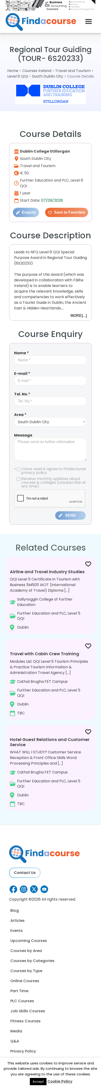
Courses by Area (26, 950)
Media (16, 1031)
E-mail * (22, 373)
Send (70, 515)
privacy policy (34, 472)
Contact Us (25, 872)
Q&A (14, 1041)
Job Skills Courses (27, 1011)
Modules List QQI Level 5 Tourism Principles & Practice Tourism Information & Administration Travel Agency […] (49, 683)
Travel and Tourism (73, 70)
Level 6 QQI (17, 76)
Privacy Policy (23, 1051)
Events (16, 930)
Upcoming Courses (28, 940)
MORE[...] (78, 316)
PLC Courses (22, 1001)
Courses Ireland (36, 70)
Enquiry (28, 212)
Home (12, 70)
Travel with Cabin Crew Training (44, 654)
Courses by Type (26, 970)
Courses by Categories (32, 960)
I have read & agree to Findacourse (50, 471)
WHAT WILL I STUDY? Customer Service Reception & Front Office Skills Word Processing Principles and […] (49, 771)
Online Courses (24, 981)
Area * (20, 414)
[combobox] (50, 421)
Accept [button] (38, 1081)
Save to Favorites (69, 212)
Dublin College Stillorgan (45, 151)
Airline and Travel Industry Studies (47, 572)
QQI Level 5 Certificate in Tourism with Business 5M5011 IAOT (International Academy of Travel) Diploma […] (47, 599)
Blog (14, 910)
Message (23, 435)
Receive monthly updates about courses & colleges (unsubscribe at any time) (53, 482)
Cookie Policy (59, 1081)
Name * (21, 353)
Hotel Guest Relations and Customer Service (49, 742)
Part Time (19, 991)
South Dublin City (47, 76)
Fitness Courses (25, 1021)
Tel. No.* (22, 394)
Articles (17, 920)
